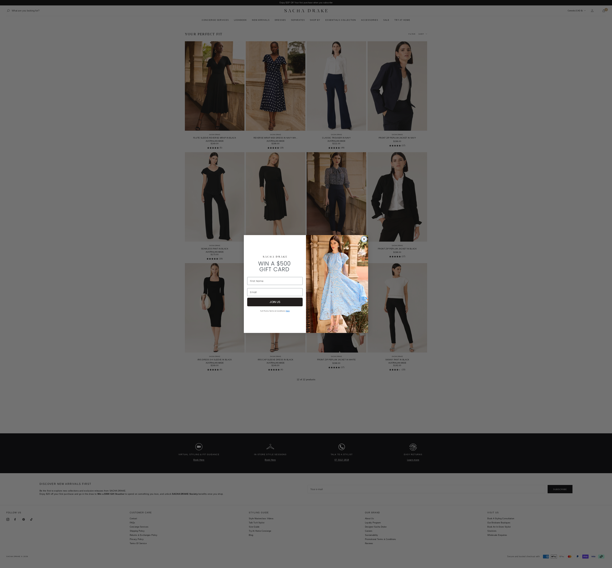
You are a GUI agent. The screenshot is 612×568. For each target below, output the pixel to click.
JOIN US (275, 302)
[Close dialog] (364, 239)
